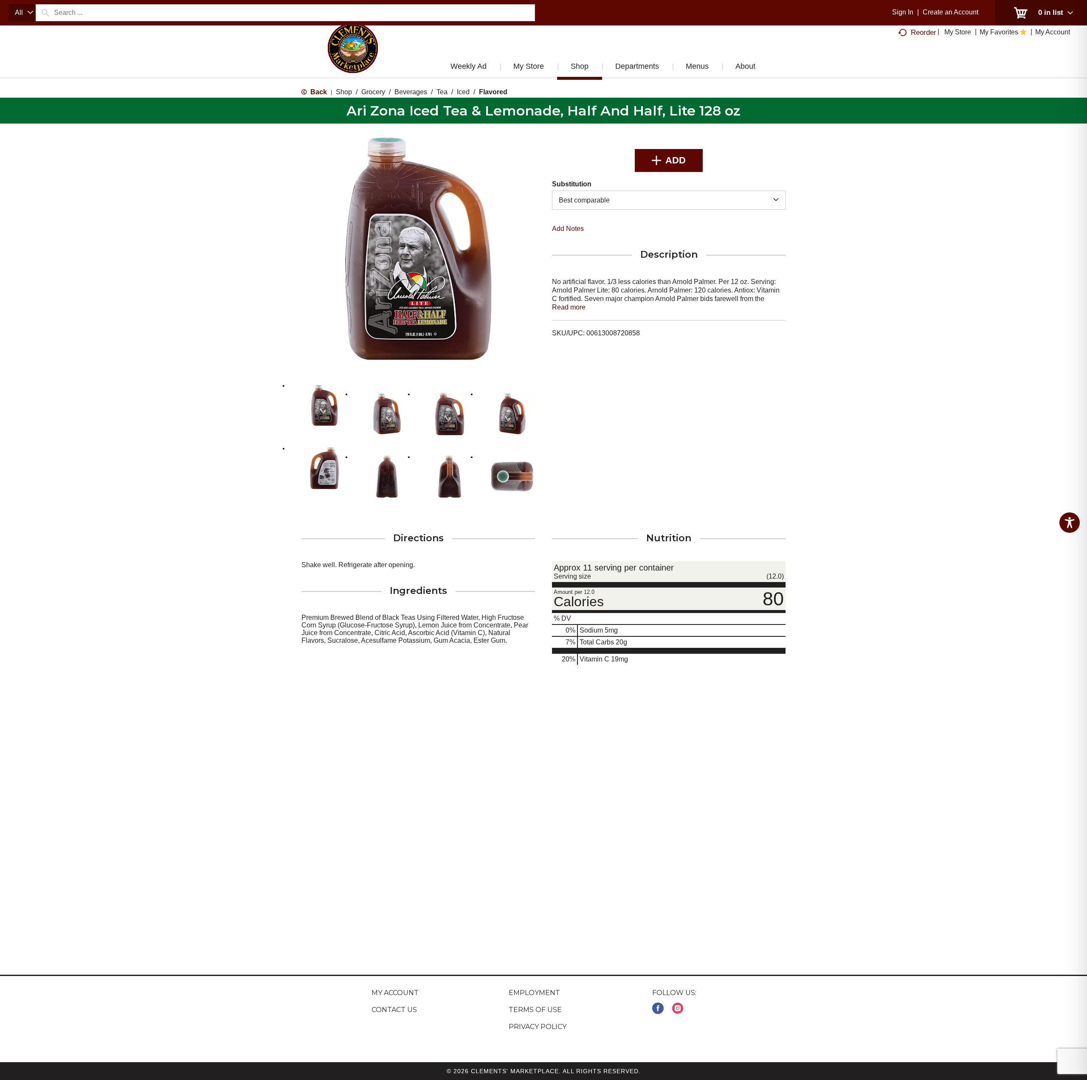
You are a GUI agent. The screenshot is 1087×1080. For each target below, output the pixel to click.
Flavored (493, 92)
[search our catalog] (45, 12)
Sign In (902, 12)
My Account (395, 993)
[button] (324, 405)
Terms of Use (535, 1010)
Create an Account (950, 12)
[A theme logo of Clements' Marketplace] (353, 56)
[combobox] (22, 12)
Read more (569, 307)
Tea (442, 92)
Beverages (410, 92)
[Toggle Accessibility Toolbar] (1070, 523)
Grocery (373, 92)
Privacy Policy (537, 1027)
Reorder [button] (923, 32)
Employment (534, 993)
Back (318, 92)
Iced (463, 92)
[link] (658, 1008)
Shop (344, 92)
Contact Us (394, 1010)
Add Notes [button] (568, 228)
